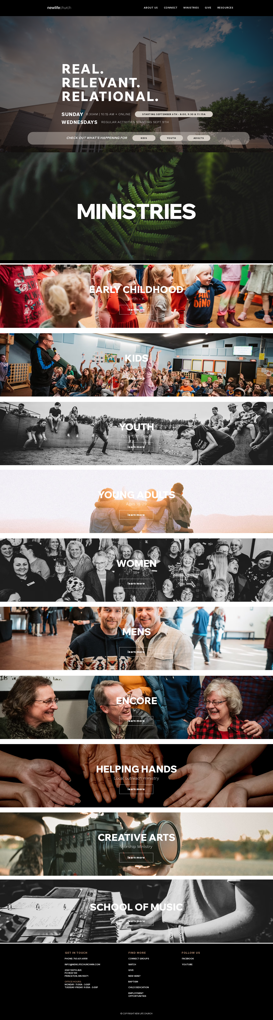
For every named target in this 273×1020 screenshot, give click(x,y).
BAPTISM (133, 981)
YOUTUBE (187, 964)
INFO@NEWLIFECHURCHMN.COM (82, 964)
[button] (151, 7)
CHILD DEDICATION (138, 987)
